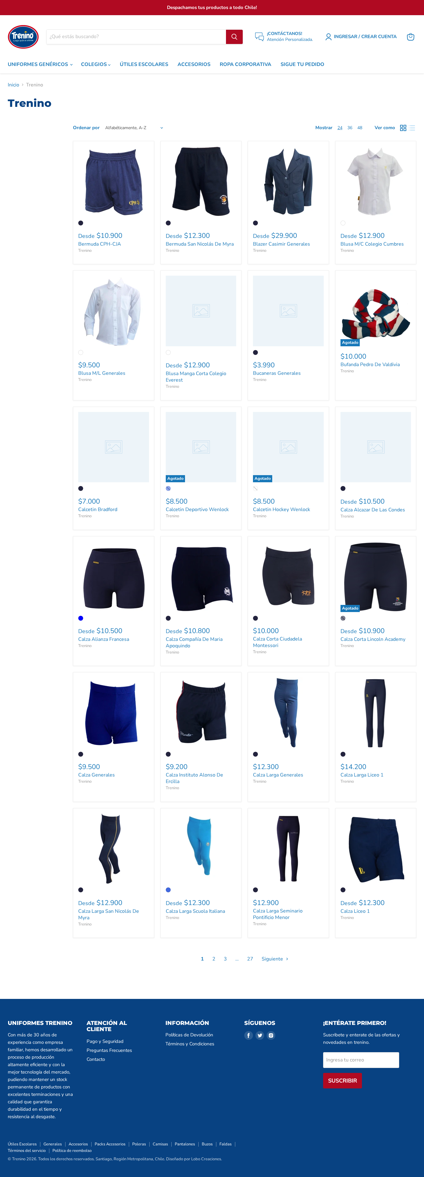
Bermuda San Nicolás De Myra (200, 244)
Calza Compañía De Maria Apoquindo (194, 642)
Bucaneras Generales (277, 373)
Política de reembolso (72, 1150)
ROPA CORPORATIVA (245, 64)
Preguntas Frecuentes (109, 1050)
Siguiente (273, 959)
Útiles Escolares (22, 1144)
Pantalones (185, 1144)
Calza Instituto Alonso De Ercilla (194, 778)
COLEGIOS (94, 64)
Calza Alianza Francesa (103, 639)
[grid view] (403, 128)
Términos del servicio (27, 1150)
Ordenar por (86, 127)
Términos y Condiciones (189, 1044)
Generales (52, 1144)
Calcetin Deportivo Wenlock (197, 509)
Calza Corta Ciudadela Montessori (277, 642)
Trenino (85, 250)
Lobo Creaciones (206, 1159)
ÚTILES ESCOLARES (144, 64)
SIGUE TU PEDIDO (302, 64)
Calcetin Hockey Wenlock (281, 509)
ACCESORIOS (194, 64)
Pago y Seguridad (105, 1041)
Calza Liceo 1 (355, 911)
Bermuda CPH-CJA (99, 244)
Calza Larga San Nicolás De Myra (108, 914)
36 (349, 128)
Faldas (225, 1144)
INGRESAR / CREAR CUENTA (365, 36)
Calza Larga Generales (278, 775)
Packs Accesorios (110, 1144)
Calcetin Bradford (97, 509)
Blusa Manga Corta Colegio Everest (196, 376)
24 (339, 128)
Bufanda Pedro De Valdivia (370, 364)
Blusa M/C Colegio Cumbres (372, 244)
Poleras (139, 1144)
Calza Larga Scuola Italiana (195, 911)
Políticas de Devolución (189, 1035)
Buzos (207, 1144)
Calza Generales (96, 775)
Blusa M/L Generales (101, 373)
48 (359, 128)
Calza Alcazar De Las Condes (373, 509)
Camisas (160, 1144)
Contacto (96, 1059)
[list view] (412, 128)
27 (250, 959)
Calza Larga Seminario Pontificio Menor (278, 914)
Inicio (13, 85)
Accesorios (78, 1144)
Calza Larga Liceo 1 (362, 775)
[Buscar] (234, 37)
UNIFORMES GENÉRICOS (38, 64)
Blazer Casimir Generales (281, 244)
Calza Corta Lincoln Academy (373, 639)
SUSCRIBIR (342, 1080)
